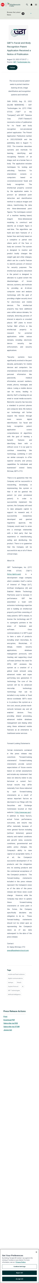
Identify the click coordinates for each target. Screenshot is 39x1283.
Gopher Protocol (13, 986)
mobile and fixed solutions (16, 974)
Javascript (7, 1030)
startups (10, 982)
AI (22, 986)
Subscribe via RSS (10, 1023)
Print (5, 1017)
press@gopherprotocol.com (18, 950)
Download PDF (9, 1020)
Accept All (19, 1279)
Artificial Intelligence (14, 994)
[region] (19, 1266)
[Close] (36, 1252)
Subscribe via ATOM (11, 1027)
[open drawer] (36, 4)
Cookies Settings (19, 1266)
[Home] (10, 4)
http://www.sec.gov (23, 812)
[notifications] (31, 4)
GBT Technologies (14, 990)
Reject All (19, 1273)
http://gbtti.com (14, 574)
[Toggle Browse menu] (31, 13)
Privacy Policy (21, 1262)
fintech (19, 982)
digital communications (15, 978)
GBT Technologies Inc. (21, 62)
